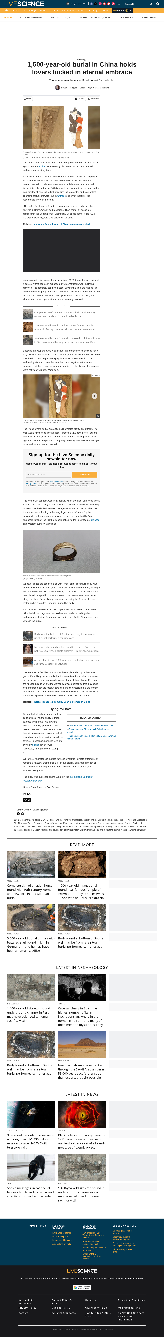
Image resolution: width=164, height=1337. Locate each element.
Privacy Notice (31, 484)
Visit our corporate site (130, 1278)
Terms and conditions (131, 1300)
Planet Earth (68, 10)
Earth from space (60, 1236)
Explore (106, 10)
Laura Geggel (70, 87)
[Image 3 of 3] (94, 396)
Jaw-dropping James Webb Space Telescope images (93, 1235)
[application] (61, 250)
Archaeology (30, 10)
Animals (16, 10)
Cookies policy (61, 1308)
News (106, 88)
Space (81, 10)
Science (54, 10)
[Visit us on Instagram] (100, 3)
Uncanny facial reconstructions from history (92, 1256)
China (42, 166)
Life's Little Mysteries (61, 1233)
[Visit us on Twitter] (95, 3)
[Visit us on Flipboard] (108, 3)
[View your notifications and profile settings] (151, 3)
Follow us (81, 99)
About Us (90, 1300)
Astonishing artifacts (61, 1244)
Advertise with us (96, 1308)
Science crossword (149, 17)
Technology (93, 10)
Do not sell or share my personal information (131, 1316)
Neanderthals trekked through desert (95, 17)
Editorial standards (64, 1313)
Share (29, 99)
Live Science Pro (126, 17)
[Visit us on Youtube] (104, 3)
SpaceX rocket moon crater (31, 17)
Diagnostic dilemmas (61, 1240)
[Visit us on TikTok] (113, 3)
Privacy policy (27, 1308)
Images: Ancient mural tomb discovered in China (91, 725)
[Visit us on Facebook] (91, 3)
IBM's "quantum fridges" (61, 17)
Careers (23, 1313)
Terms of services (56, 482)
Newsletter (95, 99)
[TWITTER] (19, 813)
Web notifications (129, 1308)
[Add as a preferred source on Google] (82, 1287)
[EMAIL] (23, 813)
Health (43, 10)
